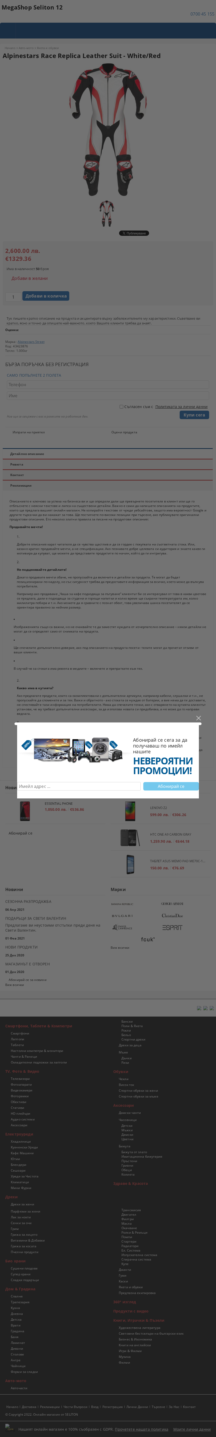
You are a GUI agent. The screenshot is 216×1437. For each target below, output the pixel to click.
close (198, 718)
